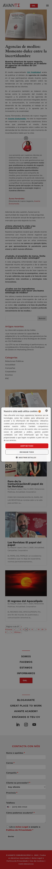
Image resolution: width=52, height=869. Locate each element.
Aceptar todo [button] (26, 446)
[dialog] (26, 434)
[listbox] (46, 410)
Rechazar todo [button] (27, 452)
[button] (26, 457)
